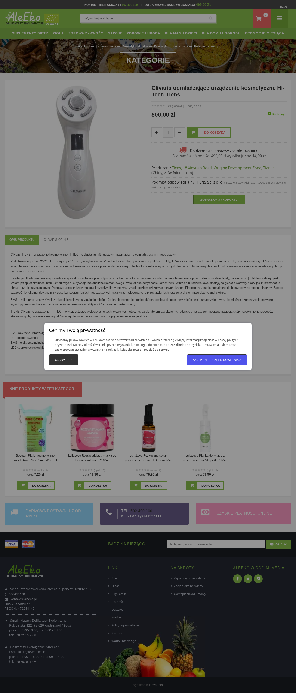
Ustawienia (63, 360)
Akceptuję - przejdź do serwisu (217, 360)
